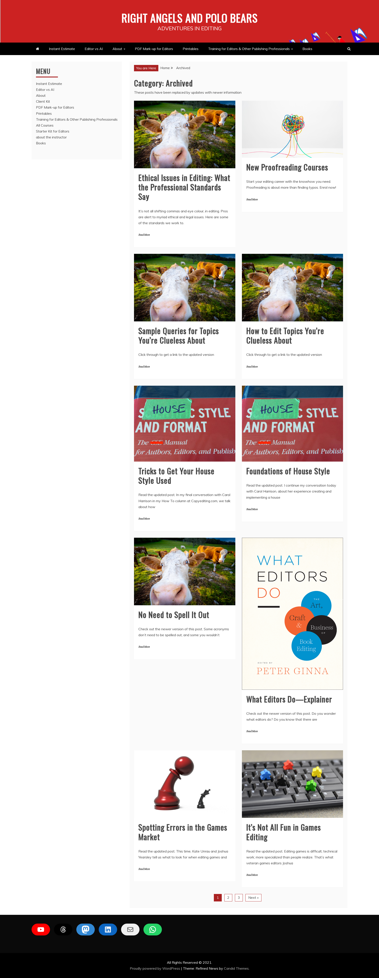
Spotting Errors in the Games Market (182, 831)
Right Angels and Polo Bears (190, 17)
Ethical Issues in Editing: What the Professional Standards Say (184, 187)
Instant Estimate (62, 49)
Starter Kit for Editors (52, 131)
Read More (144, 234)
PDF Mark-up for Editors (154, 49)
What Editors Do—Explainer (289, 699)
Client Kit (43, 101)
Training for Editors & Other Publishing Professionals (249, 49)
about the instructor (51, 137)
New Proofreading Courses (287, 167)
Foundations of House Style (288, 470)
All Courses (45, 125)
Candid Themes (236, 968)
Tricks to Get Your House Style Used (176, 475)
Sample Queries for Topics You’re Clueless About (178, 335)
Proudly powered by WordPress (155, 968)
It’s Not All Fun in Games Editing (283, 831)
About (117, 49)
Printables (190, 49)
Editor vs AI (94, 49)
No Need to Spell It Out (173, 614)
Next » (253, 897)
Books (307, 49)
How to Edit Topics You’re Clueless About (285, 335)
